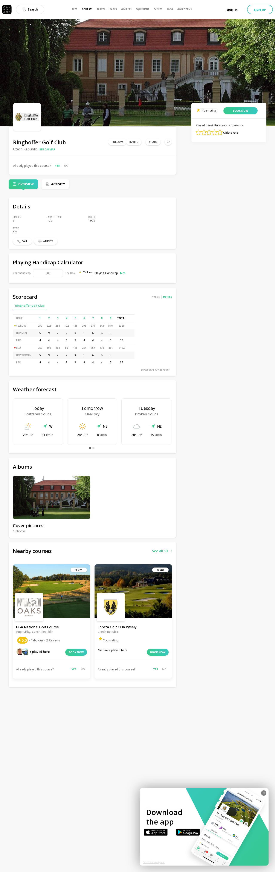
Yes (57, 165)
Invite (133, 142)
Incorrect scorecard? (155, 370)
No (66, 165)
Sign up (260, 10)
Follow (117, 142)
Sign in (232, 10)
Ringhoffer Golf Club (29, 305)
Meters (167, 296)
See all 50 (160, 551)
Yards (156, 296)
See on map (47, 149)
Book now (76, 652)
